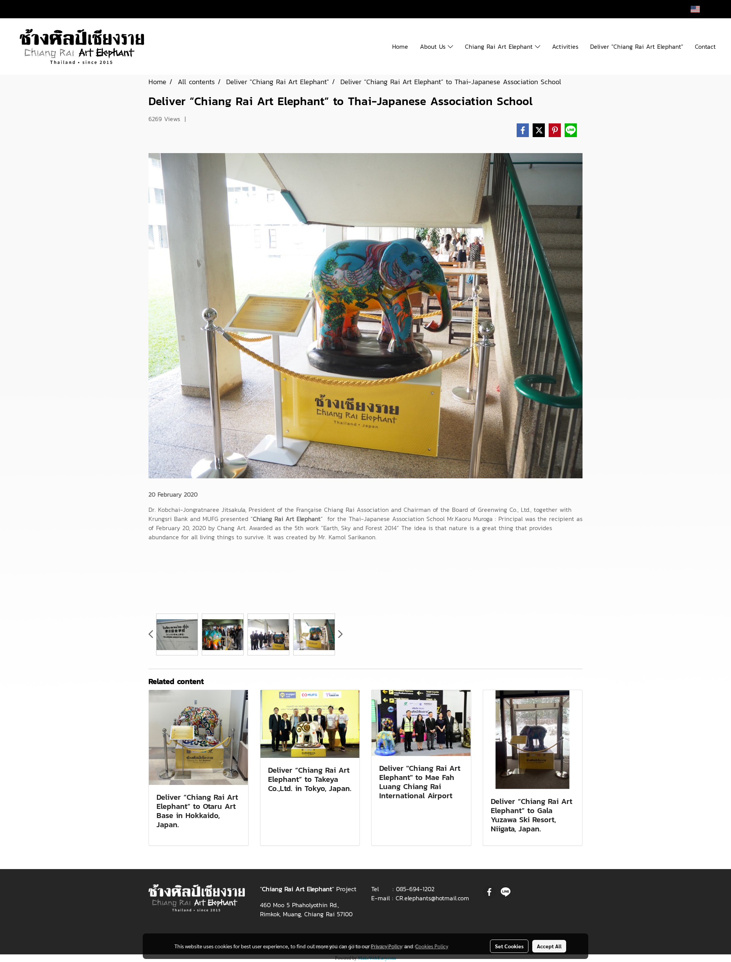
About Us (434, 46)
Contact (705, 46)
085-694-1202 (415, 888)
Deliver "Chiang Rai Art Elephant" (636, 46)
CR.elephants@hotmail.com (432, 898)
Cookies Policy (431, 946)
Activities (565, 46)
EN (706, 9)
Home (400, 46)
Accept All (549, 946)
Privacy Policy (386, 946)
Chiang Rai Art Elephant (500, 46)
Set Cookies (509, 946)
